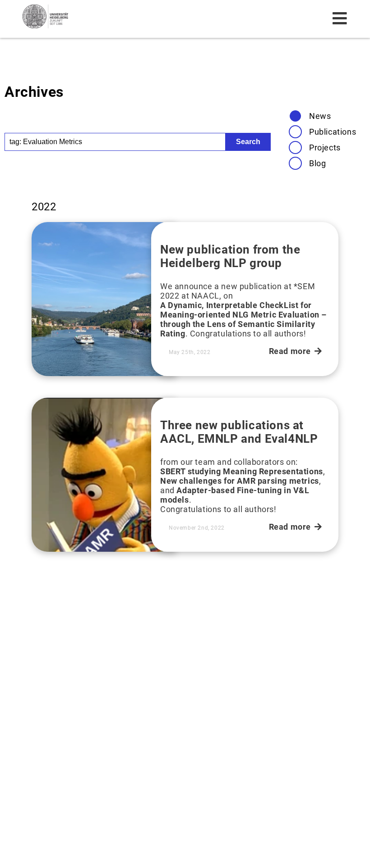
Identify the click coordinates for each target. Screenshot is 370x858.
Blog (317, 163)
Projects (325, 147)
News (320, 116)
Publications (332, 131)
